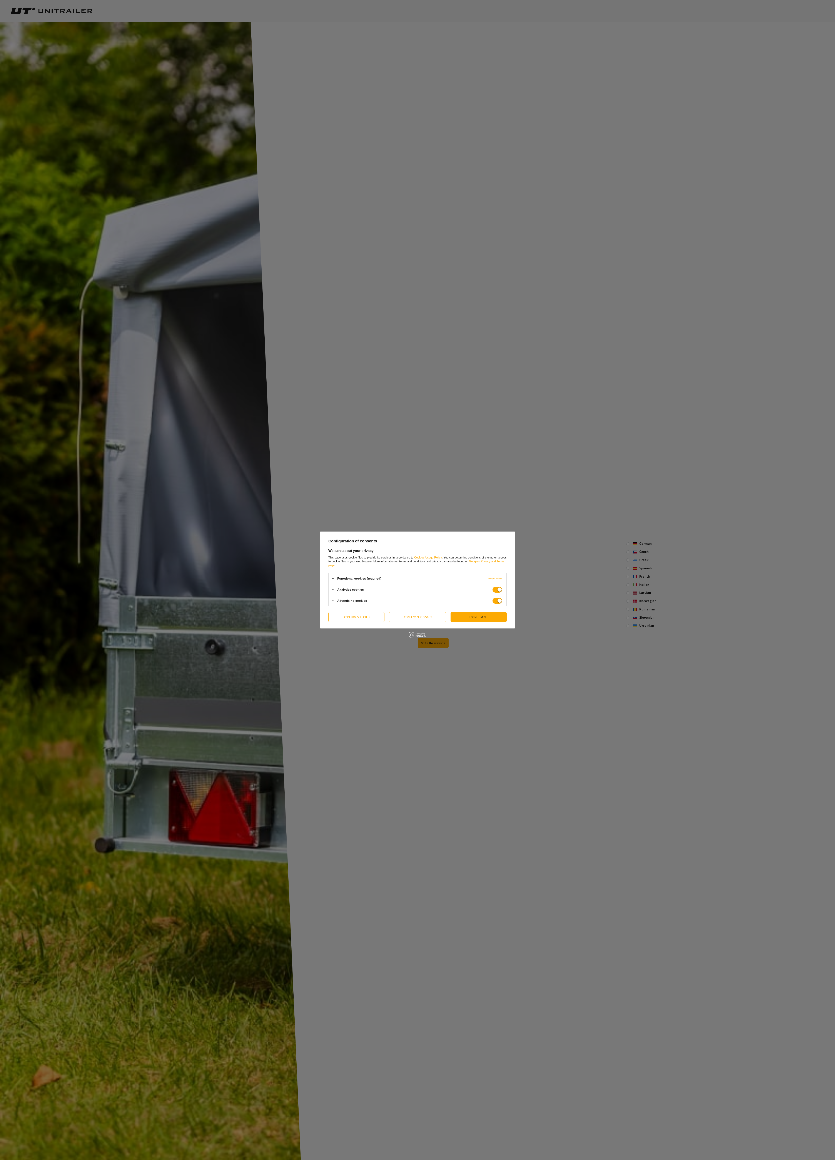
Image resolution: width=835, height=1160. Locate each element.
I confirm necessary (417, 617)
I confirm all (478, 617)
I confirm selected (356, 617)
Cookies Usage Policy (428, 557)
